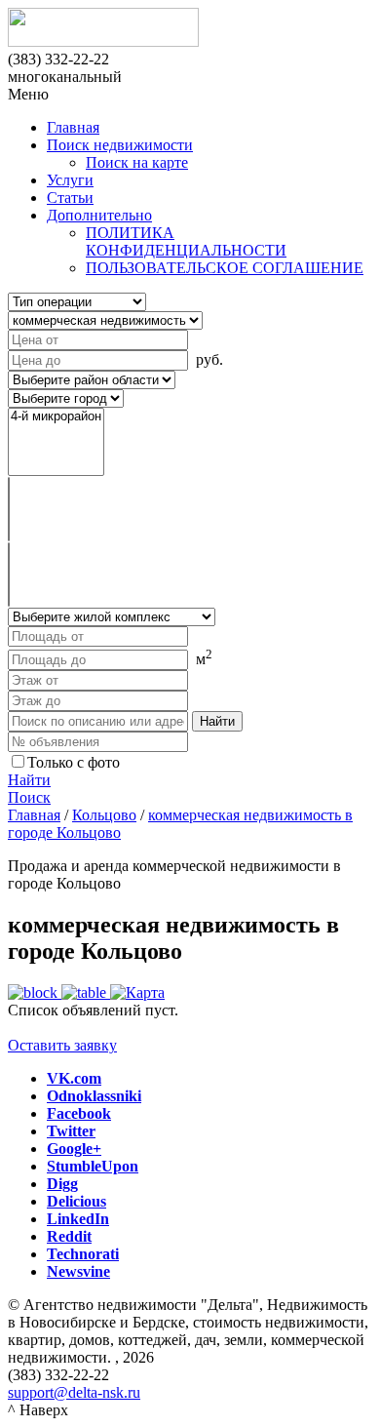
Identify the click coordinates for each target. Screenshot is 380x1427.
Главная (73, 127)
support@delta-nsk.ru (74, 1392)
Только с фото (73, 762)
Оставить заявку (62, 1045)
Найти (29, 780)
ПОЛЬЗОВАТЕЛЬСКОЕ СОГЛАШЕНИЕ (224, 267)
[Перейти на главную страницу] (190, 29)
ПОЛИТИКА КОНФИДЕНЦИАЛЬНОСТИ (186, 241)
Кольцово (104, 815)
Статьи (70, 197)
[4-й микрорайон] (56, 417)
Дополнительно (99, 215)
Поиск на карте (137, 162)
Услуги (70, 180)
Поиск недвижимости (120, 145)
